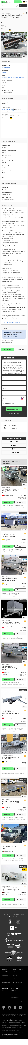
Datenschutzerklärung (14, 413)
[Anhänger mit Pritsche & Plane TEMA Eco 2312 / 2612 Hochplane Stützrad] (14, 521)
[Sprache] (24, 1)
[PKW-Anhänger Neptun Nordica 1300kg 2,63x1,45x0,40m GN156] (14, 565)
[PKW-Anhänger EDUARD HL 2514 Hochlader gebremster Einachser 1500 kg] (14, 788)
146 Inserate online (7, 342)
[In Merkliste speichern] (24, 13)
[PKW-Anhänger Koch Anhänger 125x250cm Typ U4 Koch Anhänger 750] (14, 875)
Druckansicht (15, 442)
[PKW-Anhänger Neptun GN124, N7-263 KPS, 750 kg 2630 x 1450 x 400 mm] (14, 476)
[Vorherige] (2, 45)
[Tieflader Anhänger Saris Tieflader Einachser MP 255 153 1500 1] (14, 744)
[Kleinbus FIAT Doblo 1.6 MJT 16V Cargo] (14, 833)
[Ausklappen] (14, 509)
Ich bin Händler (9, 403)
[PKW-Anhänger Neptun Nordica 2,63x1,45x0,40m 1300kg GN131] (14, 653)
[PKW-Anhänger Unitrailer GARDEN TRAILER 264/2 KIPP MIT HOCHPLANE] (14, 609)
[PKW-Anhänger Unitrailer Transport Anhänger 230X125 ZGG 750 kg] (14, 698)
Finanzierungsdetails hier (7, 111)
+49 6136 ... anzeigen (11, 425)
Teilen (14, 449)
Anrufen (21, 349)
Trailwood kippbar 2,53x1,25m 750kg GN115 (14, 77)
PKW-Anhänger (6, 67)
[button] (26, 1)
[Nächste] (25, 45)
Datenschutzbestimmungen (12, 1034)
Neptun (4, 72)
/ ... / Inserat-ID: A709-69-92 (9, 9)
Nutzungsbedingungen (7, 1035)
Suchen (23, 6)
